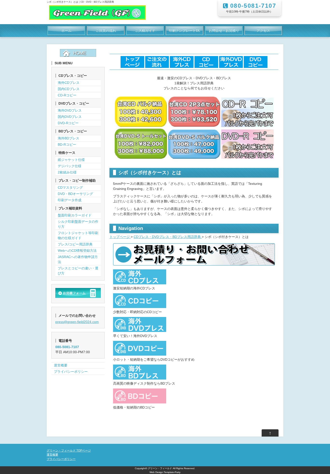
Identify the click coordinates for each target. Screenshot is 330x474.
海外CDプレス (68, 83)
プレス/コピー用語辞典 (75, 244)
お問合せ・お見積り (224, 30)
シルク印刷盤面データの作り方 (78, 224)
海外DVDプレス (70, 110)
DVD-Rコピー (68, 123)
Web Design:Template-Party (165, 472)
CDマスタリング (70, 187)
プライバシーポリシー (71, 371)
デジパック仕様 (69, 166)
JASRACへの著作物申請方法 (78, 259)
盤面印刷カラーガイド (75, 215)
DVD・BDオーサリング (75, 194)
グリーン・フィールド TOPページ (69, 450)
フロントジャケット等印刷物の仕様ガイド (78, 235)
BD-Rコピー (67, 144)
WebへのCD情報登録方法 (77, 250)
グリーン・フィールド (160, 468)
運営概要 (60, 365)
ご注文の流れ (106, 30)
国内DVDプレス (70, 117)
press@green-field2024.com (77, 322)
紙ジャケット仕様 (71, 160)
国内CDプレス (68, 89)
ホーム (66, 30)
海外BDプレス (68, 138)
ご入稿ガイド (145, 30)
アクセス (263, 30)
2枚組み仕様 (67, 172)
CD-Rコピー (67, 95)
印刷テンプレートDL (184, 30)
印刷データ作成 (69, 200)
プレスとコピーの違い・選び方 (78, 270)
